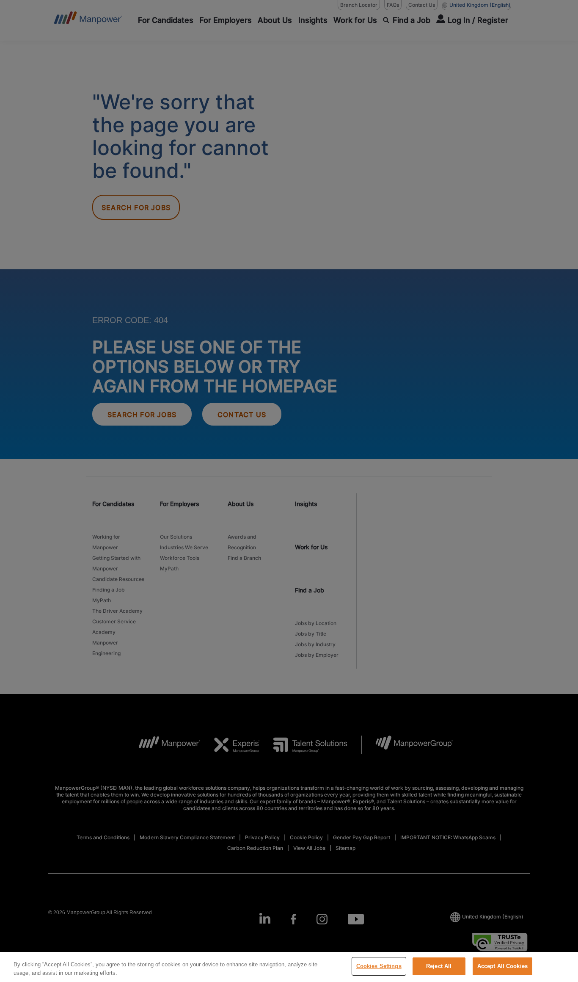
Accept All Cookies (502, 966)
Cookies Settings (379, 966)
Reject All (438, 966)
